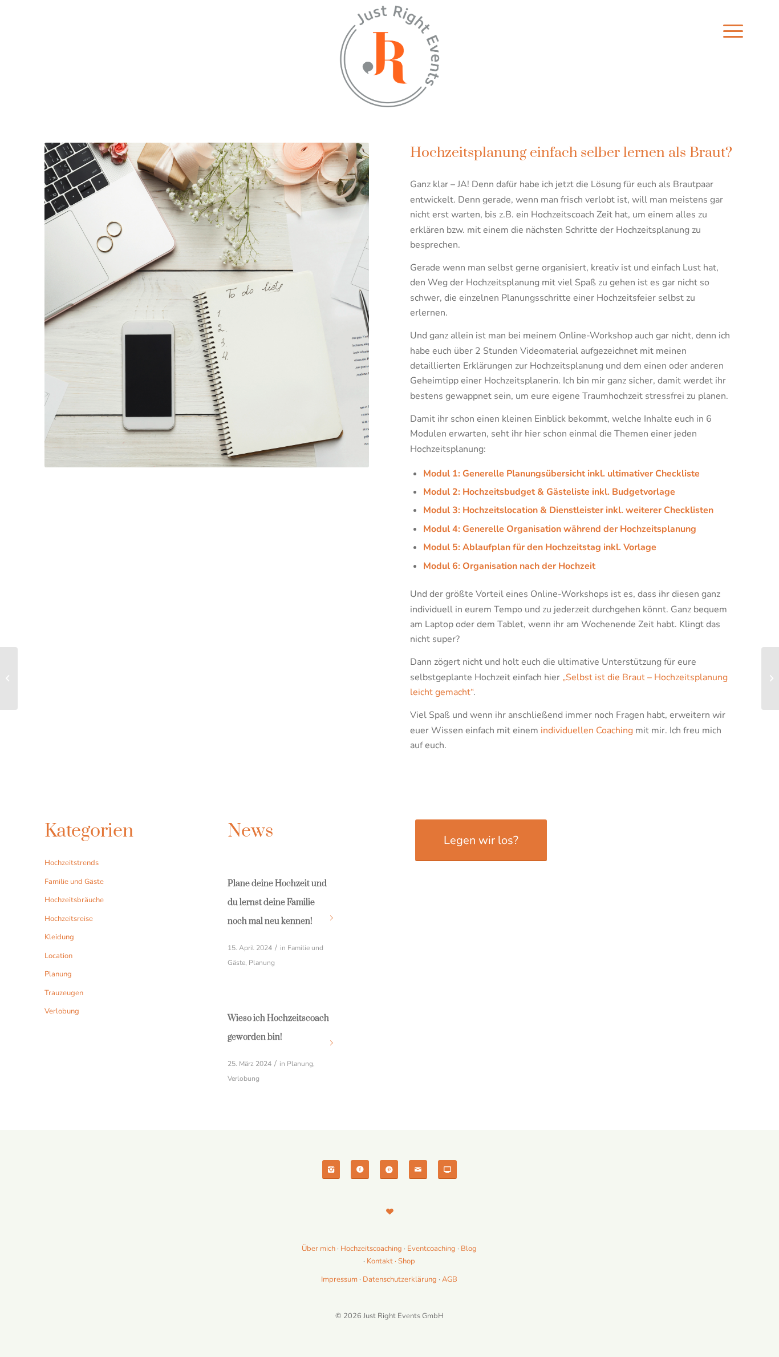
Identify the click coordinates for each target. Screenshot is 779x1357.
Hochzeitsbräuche (74, 900)
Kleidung (59, 937)
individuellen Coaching (587, 730)
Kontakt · (382, 1261)
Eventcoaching (431, 1248)
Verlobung (61, 1011)
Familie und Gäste (74, 882)
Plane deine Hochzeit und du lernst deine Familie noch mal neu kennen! (277, 902)
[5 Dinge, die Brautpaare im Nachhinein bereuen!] (9, 678)
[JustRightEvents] (389, 57)
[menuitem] (733, 31)
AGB (449, 1279)
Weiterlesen (331, 918)
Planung (58, 974)
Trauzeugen (63, 993)
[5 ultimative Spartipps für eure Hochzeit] (770, 678)
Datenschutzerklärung (400, 1279)
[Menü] (733, 31)
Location (58, 956)
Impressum (339, 1279)
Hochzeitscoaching (372, 1248)
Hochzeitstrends (71, 863)
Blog (469, 1248)
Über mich (318, 1248)
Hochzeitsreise (68, 919)
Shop (406, 1261)
